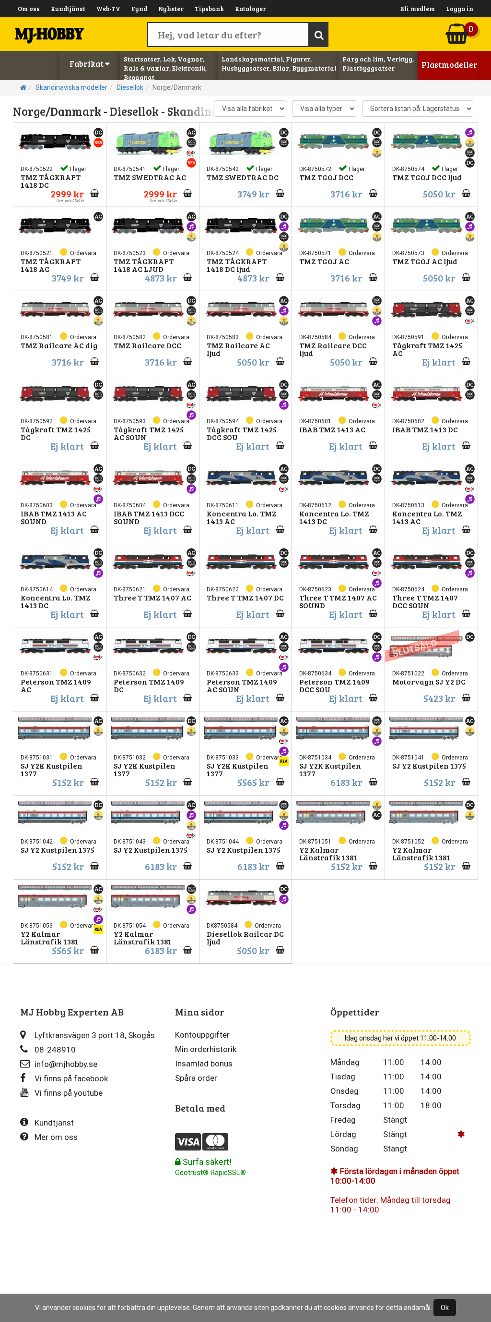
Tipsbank (209, 8)
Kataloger (250, 8)
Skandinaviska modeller (71, 87)
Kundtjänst (68, 8)
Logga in (459, 8)
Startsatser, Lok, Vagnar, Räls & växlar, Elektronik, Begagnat (165, 68)
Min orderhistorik (205, 1049)
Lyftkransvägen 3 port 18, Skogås (95, 1035)
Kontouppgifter (202, 1035)
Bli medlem (417, 8)
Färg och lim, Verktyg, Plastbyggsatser (378, 63)
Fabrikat (87, 63)
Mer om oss (56, 1137)
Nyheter (171, 8)
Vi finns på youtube (69, 1093)
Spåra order (196, 1078)
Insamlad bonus (204, 1063)
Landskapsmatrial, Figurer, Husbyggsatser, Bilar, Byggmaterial (279, 63)
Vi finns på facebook (71, 1078)
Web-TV (108, 8)
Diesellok (130, 87)
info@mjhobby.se (66, 1064)
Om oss (29, 8)
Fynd (139, 8)
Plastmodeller (449, 64)
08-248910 (55, 1049)
